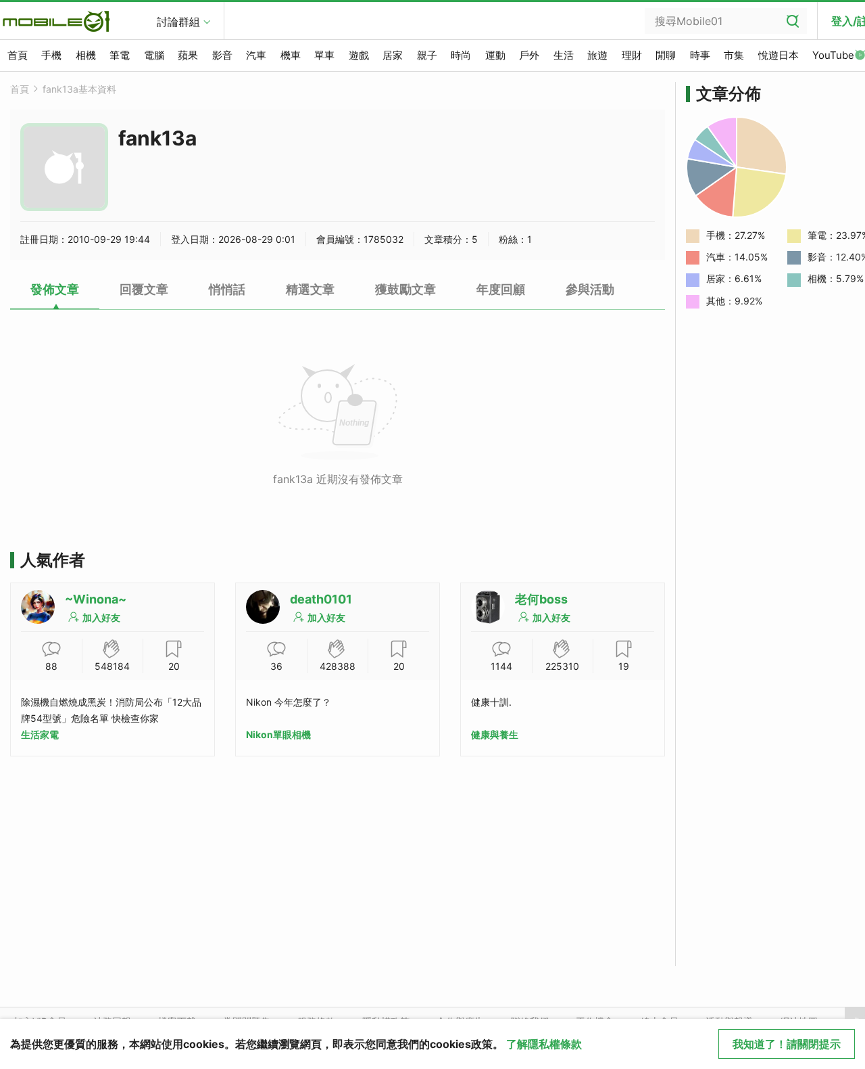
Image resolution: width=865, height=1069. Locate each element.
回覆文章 (144, 289)
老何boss (541, 599)
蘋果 (188, 55)
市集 (734, 55)
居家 (392, 55)
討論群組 (178, 21)
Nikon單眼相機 (278, 734)
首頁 (17, 55)
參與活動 (590, 289)
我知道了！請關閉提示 (787, 1044)
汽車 (256, 55)
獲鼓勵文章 (405, 289)
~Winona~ (95, 599)
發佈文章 (54, 289)
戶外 (529, 55)
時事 (700, 55)
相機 (86, 55)
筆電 (119, 55)
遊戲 (359, 55)
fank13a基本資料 (79, 89)
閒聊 (666, 55)
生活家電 (40, 734)
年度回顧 (500, 289)
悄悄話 (227, 289)
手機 (51, 55)
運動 (495, 55)
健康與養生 (494, 734)
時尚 (461, 55)
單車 (324, 55)
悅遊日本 (778, 55)
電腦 (154, 55)
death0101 (321, 599)
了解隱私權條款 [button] (544, 1044)
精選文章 (310, 289)
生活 (563, 55)
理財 (632, 55)
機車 (290, 55)
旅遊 (597, 55)
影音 (222, 55)
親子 (427, 55)
